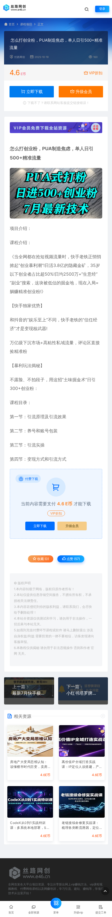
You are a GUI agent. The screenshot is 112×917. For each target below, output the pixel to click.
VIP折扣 (95, 72)
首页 (12, 24)
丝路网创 (19, 57)
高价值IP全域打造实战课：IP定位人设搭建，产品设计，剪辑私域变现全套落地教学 (80, 765)
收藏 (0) (42, 559)
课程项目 (26, 24)
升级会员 (83, 91)
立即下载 (39, 526)
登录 (102, 9)
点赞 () (73, 559)
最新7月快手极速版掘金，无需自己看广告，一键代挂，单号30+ (29, 693)
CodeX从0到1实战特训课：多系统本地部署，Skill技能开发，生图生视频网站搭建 (30, 826)
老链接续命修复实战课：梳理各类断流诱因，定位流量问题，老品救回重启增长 (80, 826)
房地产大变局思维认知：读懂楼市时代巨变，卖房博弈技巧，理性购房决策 (29, 765)
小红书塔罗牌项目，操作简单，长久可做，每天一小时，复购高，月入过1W (83, 693)
